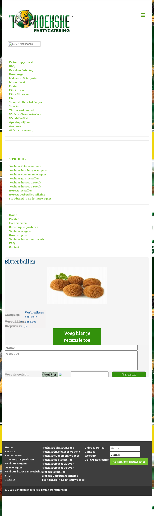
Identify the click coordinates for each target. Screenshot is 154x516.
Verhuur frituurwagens (25, 166)
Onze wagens (18, 235)
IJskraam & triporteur (24, 78)
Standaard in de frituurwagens (30, 198)
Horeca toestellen (20, 190)
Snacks (14, 106)
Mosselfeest (17, 82)
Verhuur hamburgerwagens (28, 170)
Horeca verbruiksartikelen (27, 194)
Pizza (12, 98)
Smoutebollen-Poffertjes (25, 102)
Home (13, 215)
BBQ (12, 66)
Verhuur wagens (20, 231)
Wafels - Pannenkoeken (25, 114)
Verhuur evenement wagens (28, 174)
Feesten (14, 219)
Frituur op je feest (21, 62)
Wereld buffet (18, 118)
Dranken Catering (21, 70)
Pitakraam (16, 90)
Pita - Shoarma (19, 94)
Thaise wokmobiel (21, 110)
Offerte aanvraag (21, 130)
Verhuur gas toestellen (24, 178)
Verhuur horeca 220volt (25, 182)
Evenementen (18, 223)
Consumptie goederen (23, 227)
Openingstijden (19, 122)
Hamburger (17, 74)
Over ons (15, 126)
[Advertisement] (77, 413)
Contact (14, 247)
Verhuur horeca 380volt (25, 186)
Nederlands (26, 43)
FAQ (12, 243)
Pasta (13, 86)
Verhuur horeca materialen (27, 239)
